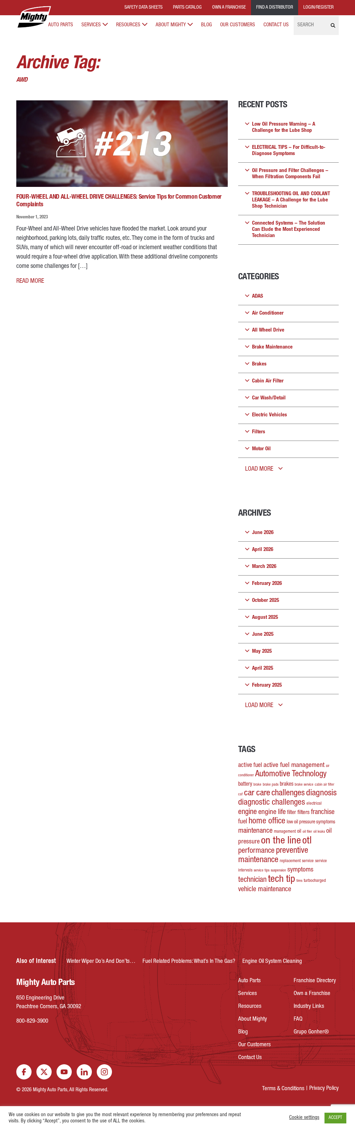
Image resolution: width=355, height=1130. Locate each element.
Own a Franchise (312, 994)
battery (245, 784)
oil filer (307, 832)
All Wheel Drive (268, 330)
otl (307, 841)
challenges (288, 793)
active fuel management (293, 765)
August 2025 (265, 617)
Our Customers (237, 25)
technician (252, 880)
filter (291, 813)
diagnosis (321, 793)
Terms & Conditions (283, 1089)
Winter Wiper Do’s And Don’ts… (101, 962)
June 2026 (263, 532)
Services (91, 25)
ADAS (257, 296)
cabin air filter (324, 785)
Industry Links (309, 1007)
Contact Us (276, 25)
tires (299, 881)
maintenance (255, 831)
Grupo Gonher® (311, 1032)
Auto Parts (60, 25)
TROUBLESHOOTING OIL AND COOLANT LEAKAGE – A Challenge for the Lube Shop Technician (291, 200)
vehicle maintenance (264, 889)
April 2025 (262, 668)
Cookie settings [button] (304, 1117)
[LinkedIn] (84, 1071)
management (285, 832)
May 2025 (262, 651)
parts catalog (187, 7)
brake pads (270, 785)
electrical (314, 804)
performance (256, 851)
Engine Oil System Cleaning (272, 962)
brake (257, 785)
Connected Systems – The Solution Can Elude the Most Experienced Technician (288, 229)
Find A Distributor (274, 7)
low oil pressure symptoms (311, 822)
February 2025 (267, 685)
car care (257, 793)
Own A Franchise (229, 7)
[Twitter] (44, 1071)
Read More (30, 281)
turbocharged (315, 881)
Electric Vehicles (269, 415)
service (308, 861)
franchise (323, 812)
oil (299, 831)
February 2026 (267, 583)
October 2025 (265, 600)
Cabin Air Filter (268, 381)
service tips (261, 871)
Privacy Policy (324, 1089)
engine (247, 812)
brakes (286, 784)
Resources (128, 25)
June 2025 (263, 634)
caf (240, 794)
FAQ (298, 1019)
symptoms (300, 870)
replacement (290, 861)
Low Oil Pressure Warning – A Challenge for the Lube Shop (283, 127)
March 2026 (264, 566)
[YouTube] (64, 1071)
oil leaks (319, 832)
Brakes (259, 364)
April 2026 (262, 549)
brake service (304, 785)
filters (303, 813)
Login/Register (318, 7)
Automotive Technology (291, 774)
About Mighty (171, 25)
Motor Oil (261, 449)
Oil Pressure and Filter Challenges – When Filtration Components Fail (290, 174)
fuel (242, 822)
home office (267, 821)
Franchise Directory (315, 981)
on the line (281, 841)
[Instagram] (104, 1071)
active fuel (250, 765)
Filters (258, 432)
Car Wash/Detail (269, 398)
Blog (206, 25)
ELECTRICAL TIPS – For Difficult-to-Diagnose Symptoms (289, 150)
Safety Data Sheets (143, 7)
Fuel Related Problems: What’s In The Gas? (188, 962)
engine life (272, 812)
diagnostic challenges (271, 803)
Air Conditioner (268, 313)
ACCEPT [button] (335, 1118)
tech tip (281, 880)
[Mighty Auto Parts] (33, 17)
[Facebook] (24, 1071)
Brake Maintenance (272, 347)
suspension (278, 871)
